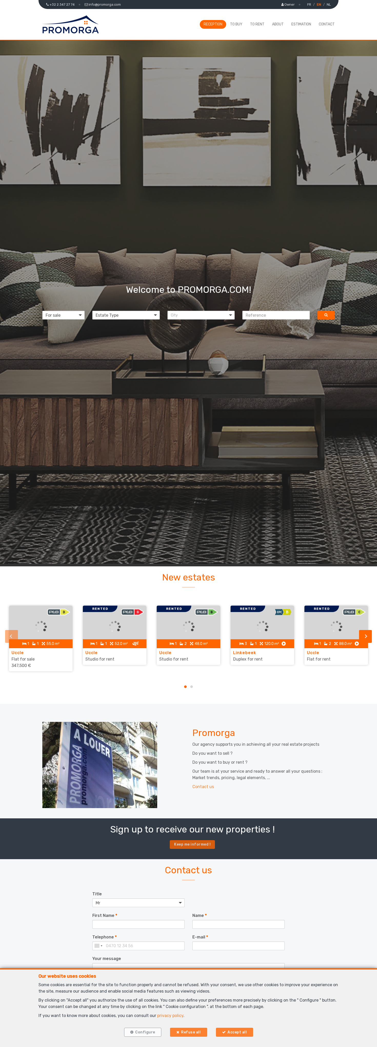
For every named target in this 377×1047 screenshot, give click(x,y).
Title (97, 893)
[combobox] (98, 946)
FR (309, 4)
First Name (104, 915)
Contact (327, 24)
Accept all (237, 1032)
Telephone (104, 937)
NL (329, 4)
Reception (213, 24)
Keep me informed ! (192, 844)
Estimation (301, 24)
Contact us (203, 786)
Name (199, 915)
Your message (106, 958)
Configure (145, 1032)
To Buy (236, 24)
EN (319, 4)
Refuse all (191, 1032)
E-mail (200, 937)
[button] (201, 315)
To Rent (257, 24)
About (278, 24)
